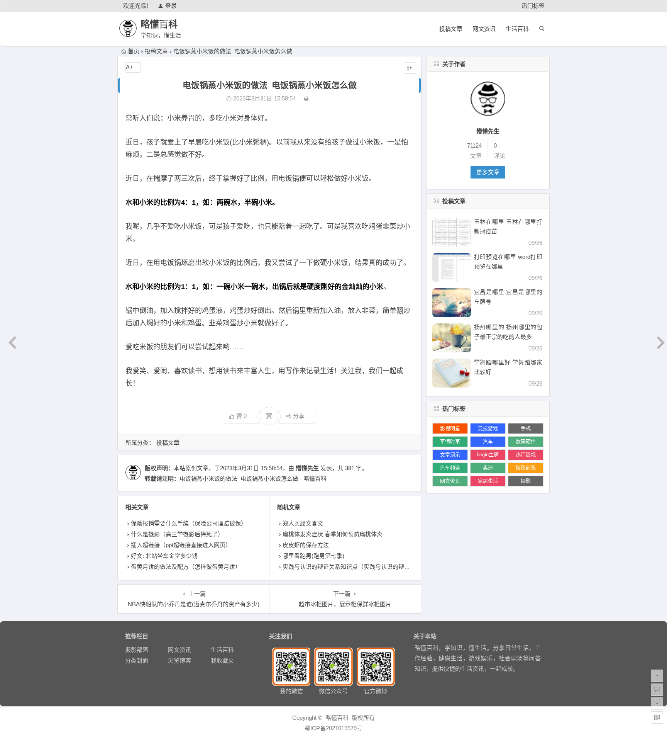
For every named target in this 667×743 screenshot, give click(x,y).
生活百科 (517, 29)
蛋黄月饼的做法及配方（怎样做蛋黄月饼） (186, 566)
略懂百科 (159, 24)
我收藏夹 (222, 660)
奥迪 (488, 468)
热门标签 (533, 5)
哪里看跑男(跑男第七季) (313, 556)
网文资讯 (484, 29)
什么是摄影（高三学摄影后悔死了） (177, 534)
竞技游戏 (488, 428)
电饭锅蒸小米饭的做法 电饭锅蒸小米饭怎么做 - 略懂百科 (253, 478)
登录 (171, 5)
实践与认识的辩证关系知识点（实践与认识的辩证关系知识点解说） (369, 566)
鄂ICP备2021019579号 (333, 728)
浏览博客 (179, 660)
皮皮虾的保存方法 (306, 545)
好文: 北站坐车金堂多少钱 (164, 556)
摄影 (526, 481)
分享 (299, 416)
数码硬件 (526, 441)
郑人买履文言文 (303, 523)
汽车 (488, 441)
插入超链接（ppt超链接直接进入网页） (181, 545)
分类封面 (136, 660)
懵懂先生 (307, 468)
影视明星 (450, 428)
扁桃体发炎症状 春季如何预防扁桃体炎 (333, 534)
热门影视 (526, 454)
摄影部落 (526, 468)
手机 (526, 428)
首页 (133, 51)
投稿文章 (450, 29)
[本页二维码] (657, 717)
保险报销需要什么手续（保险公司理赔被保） (189, 523)
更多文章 (487, 172)
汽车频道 (450, 468)
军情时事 (450, 441)
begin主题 (488, 454)
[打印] (306, 98)
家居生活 (488, 481)
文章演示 (450, 454)
